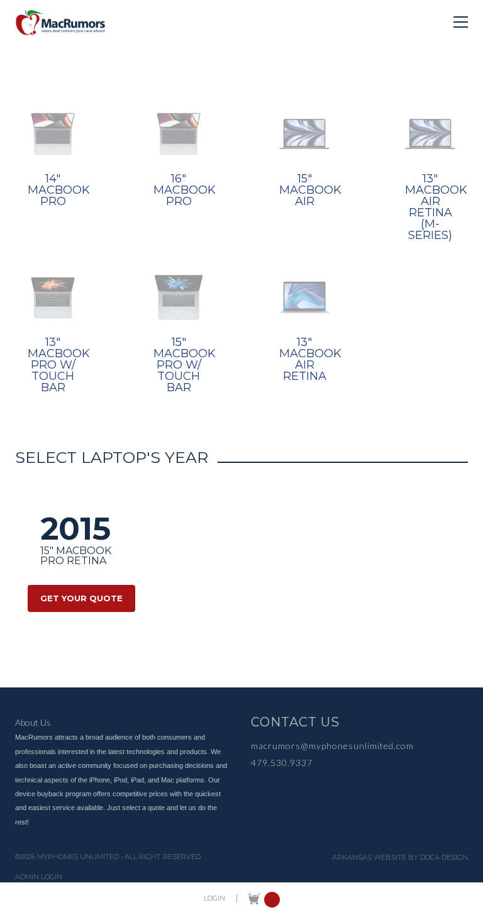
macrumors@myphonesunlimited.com (332, 745)
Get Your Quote (81, 598)
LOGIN (214, 898)
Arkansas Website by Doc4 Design (400, 857)
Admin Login (38, 877)
